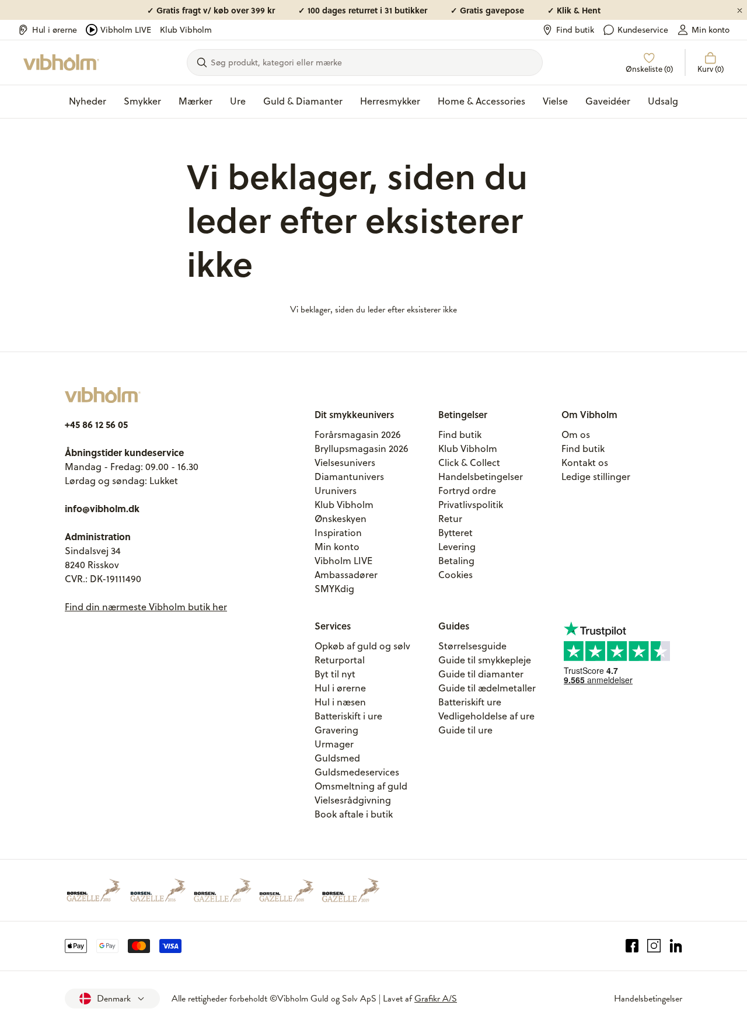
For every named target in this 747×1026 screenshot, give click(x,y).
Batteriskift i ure (348, 715)
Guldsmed (337, 758)
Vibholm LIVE (125, 30)
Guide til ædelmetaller (487, 687)
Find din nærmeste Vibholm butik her (146, 606)
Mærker (195, 101)
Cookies (455, 574)
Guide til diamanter (480, 673)
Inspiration (338, 532)
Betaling (456, 560)
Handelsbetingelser (480, 476)
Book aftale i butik (354, 814)
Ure (238, 101)
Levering (457, 546)
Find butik (575, 30)
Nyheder (87, 101)
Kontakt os (584, 462)
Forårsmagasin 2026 (358, 434)
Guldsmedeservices (357, 772)
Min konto (710, 30)
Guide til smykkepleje (484, 659)
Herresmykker (390, 101)
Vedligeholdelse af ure (486, 715)
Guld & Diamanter (303, 101)
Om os (575, 434)
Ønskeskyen (340, 518)
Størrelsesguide (472, 645)
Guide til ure (465, 730)
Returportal (340, 659)
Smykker (142, 101)
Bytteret (455, 532)
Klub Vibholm (186, 30)
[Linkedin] (676, 946)
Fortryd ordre (467, 490)
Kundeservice (642, 30)
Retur (450, 518)
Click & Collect (469, 462)
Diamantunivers (349, 476)
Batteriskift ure (469, 701)
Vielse (555, 101)
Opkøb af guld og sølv (362, 645)
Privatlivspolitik (470, 504)
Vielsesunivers (345, 462)
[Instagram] (654, 946)
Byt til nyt (335, 673)
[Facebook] (632, 946)
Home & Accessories (481, 101)
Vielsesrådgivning (353, 800)
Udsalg (663, 101)
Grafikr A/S (435, 999)
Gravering (336, 730)
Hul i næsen (340, 701)
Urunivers (336, 490)
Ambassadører (346, 574)
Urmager (334, 744)
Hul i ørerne (54, 30)
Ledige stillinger (595, 476)
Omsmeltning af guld (361, 786)
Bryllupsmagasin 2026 (362, 448)
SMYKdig (334, 588)
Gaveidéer (607, 101)
